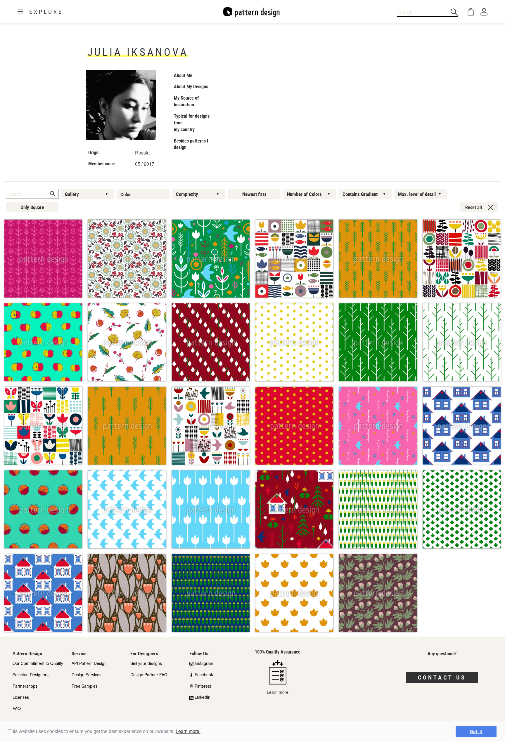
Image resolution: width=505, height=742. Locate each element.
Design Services (86, 674)
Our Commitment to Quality (38, 663)
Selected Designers (31, 674)
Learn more (277, 692)
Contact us (442, 677)
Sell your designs (146, 663)
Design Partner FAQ (148, 674)
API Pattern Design (89, 663)
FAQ (17, 708)
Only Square (32, 207)
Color (125, 194)
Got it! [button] (476, 731)
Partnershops (25, 686)
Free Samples (85, 686)
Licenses (21, 697)
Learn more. (188, 731)
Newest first (254, 194)
